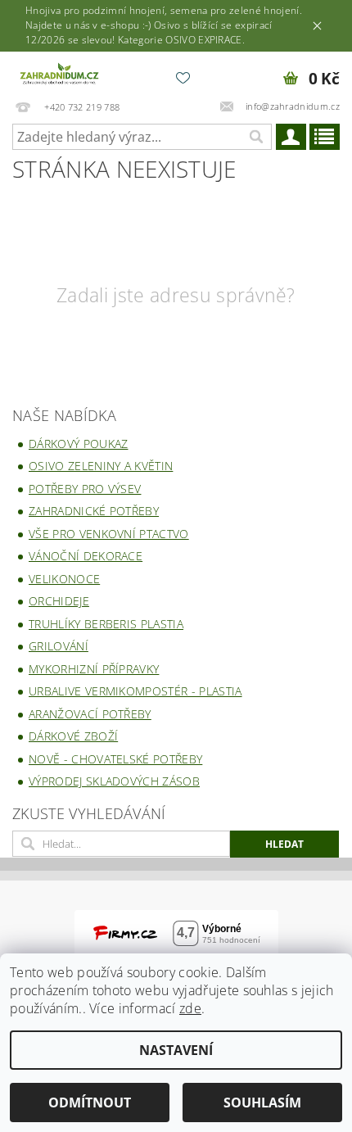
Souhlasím (262, 1103)
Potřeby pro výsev (85, 488)
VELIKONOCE (64, 578)
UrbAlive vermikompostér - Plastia (135, 691)
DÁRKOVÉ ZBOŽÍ (73, 736)
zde (190, 1008)
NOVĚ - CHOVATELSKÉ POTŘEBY (115, 759)
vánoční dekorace (85, 556)
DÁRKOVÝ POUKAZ (78, 443)
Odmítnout (89, 1103)
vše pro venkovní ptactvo (109, 533)
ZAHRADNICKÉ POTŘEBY (94, 510)
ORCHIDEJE (59, 601)
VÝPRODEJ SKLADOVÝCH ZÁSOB (114, 781)
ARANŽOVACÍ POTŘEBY (90, 714)
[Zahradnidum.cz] (60, 73)
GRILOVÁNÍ (58, 646)
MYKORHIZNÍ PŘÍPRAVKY (94, 669)
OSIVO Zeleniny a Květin (101, 465)
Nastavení (176, 1050)
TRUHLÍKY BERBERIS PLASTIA (106, 624)
